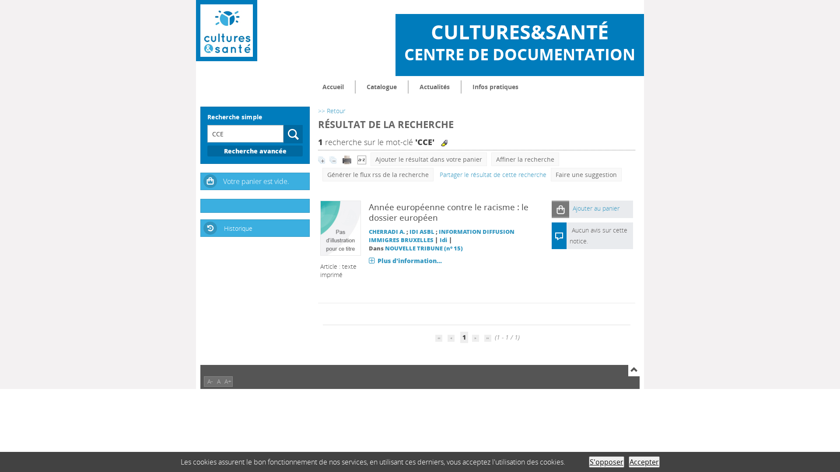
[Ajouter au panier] (560, 209)
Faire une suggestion (586, 174)
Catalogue (382, 87)
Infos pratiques (495, 87)
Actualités (435, 87)
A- (210, 381)
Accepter (644, 462)
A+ (227, 381)
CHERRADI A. (387, 232)
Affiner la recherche (525, 159)
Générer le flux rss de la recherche (378, 174)
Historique (238, 228)
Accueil (333, 87)
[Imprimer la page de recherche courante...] (348, 159)
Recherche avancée (255, 151)
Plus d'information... (410, 261)
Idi (443, 240)
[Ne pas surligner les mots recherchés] (444, 143)
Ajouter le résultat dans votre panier (428, 159)
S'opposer (606, 462)
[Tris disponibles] (361, 159)
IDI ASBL (422, 232)
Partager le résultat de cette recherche (493, 174)
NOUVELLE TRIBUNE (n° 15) (424, 248)
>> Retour (331, 111)
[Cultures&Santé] (226, 30)
